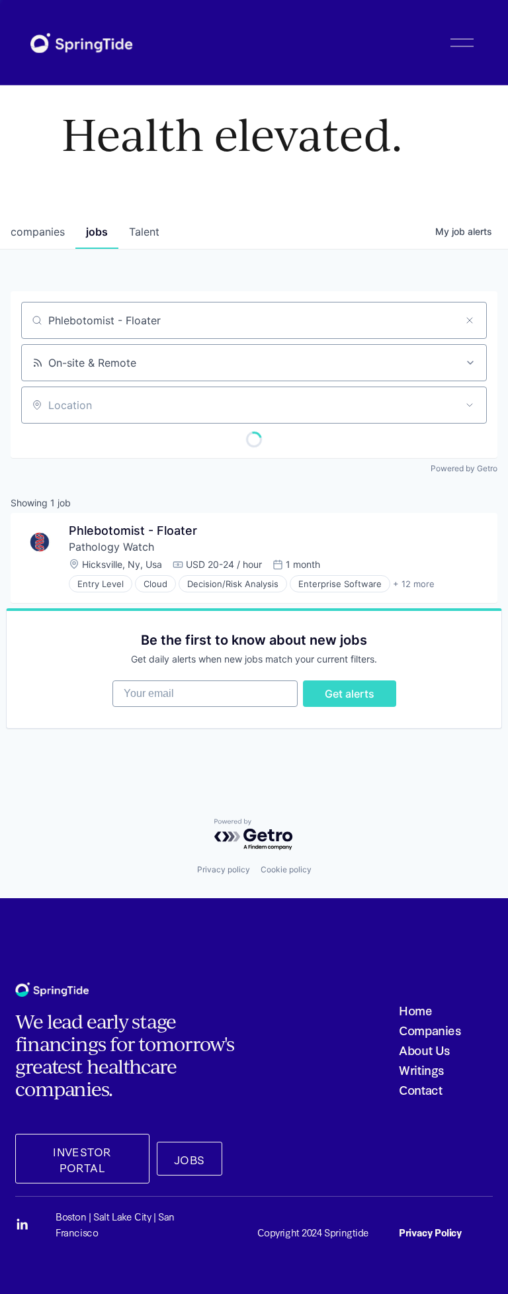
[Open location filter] (469, 405)
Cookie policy (286, 869)
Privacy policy (223, 869)
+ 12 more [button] (414, 583)
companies (38, 231)
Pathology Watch (111, 546)
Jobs (189, 1159)
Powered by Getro (464, 468)
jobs (97, 231)
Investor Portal (82, 1159)
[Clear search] (469, 320)
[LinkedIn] (21, 1224)
